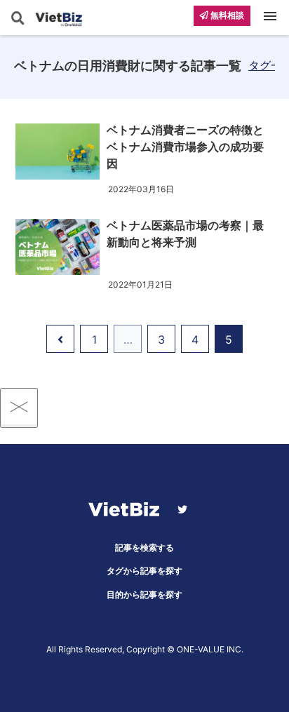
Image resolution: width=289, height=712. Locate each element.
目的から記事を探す (144, 594)
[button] (274, 553)
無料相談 (226, 15)
